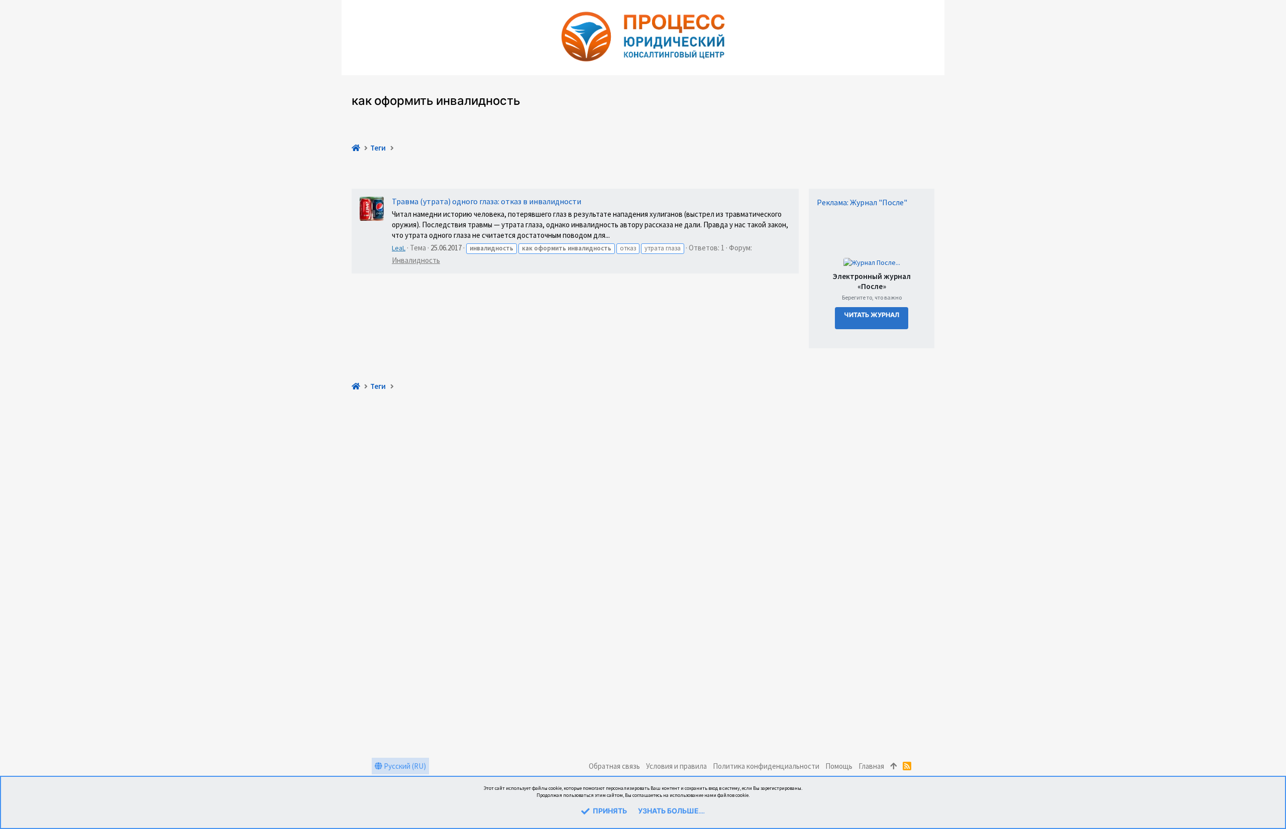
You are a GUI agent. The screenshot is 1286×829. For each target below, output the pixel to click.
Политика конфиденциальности (766, 766)
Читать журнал (871, 315)
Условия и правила (676, 766)
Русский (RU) (404, 766)
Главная (871, 766)
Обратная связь (614, 766)
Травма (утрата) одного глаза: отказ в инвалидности (486, 201)
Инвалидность (416, 260)
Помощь (838, 766)
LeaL (398, 247)
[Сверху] (893, 766)
